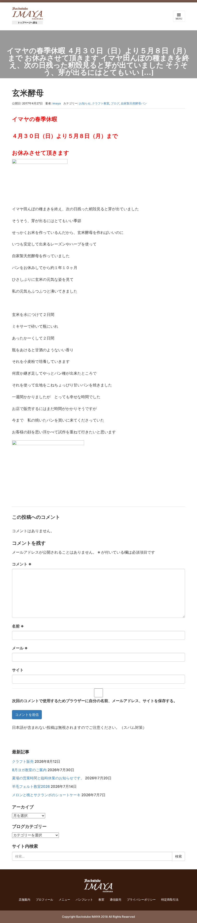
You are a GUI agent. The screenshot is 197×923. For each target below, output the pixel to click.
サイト (18, 669)
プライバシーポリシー (141, 899)
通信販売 (115, 899)
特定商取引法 (170, 899)
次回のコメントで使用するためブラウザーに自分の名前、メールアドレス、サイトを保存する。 (94, 700)
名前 (18, 626)
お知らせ (85, 103)
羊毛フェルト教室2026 (31, 786)
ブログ (115, 103)
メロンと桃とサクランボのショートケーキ (46, 795)
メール (20, 648)
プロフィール (44, 899)
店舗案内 (24, 899)
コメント (21, 564)
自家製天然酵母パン (134, 103)
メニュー (64, 899)
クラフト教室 (100, 103)
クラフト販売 (23, 761)
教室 (101, 899)
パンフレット (84, 899)
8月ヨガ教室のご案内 (29, 770)
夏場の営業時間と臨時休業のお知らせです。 (48, 778)
